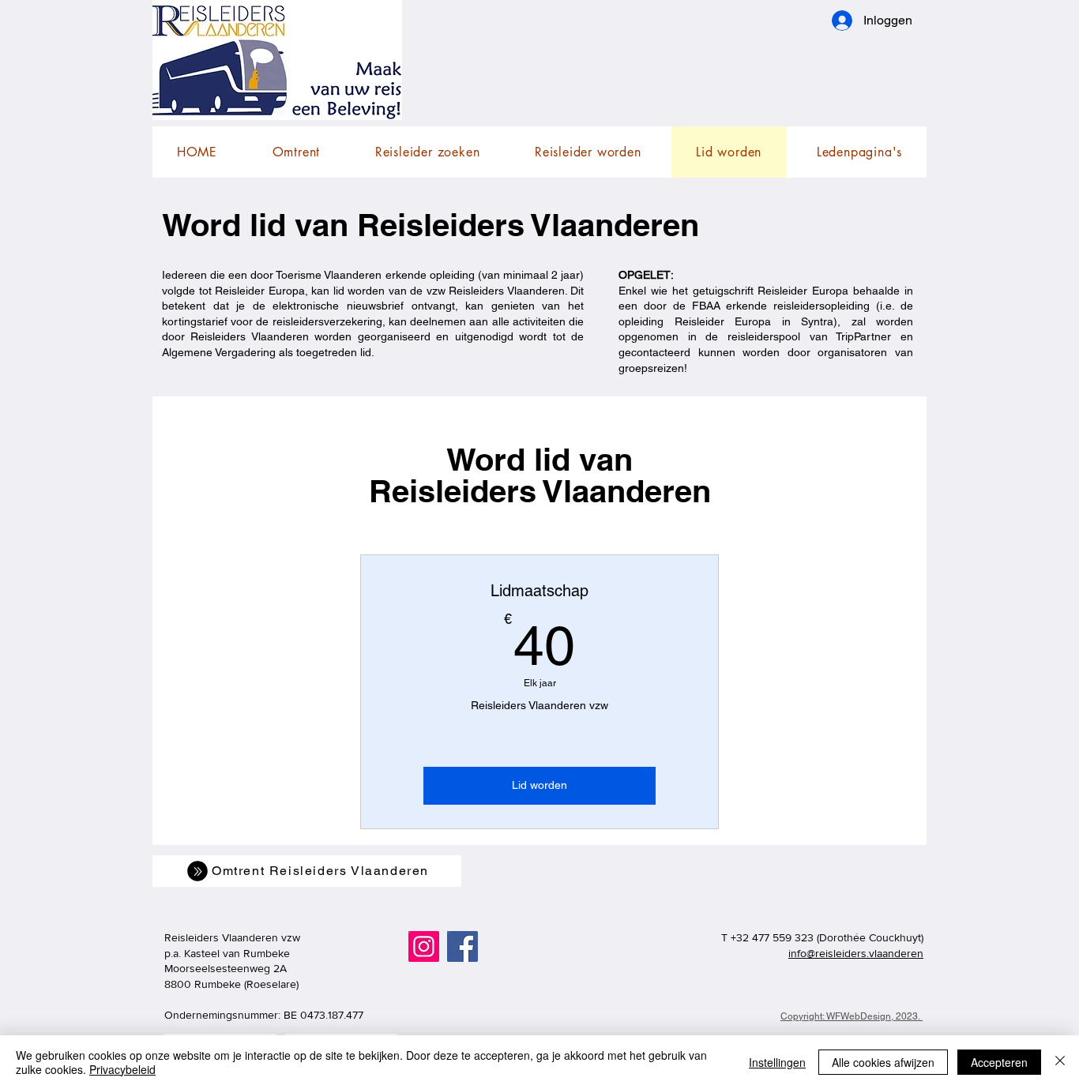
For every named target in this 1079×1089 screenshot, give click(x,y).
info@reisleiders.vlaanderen (855, 953)
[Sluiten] (1060, 1062)
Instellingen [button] (777, 1062)
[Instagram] (423, 946)
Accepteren (999, 1062)
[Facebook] (462, 946)
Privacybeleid (122, 1069)
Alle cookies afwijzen (883, 1062)
